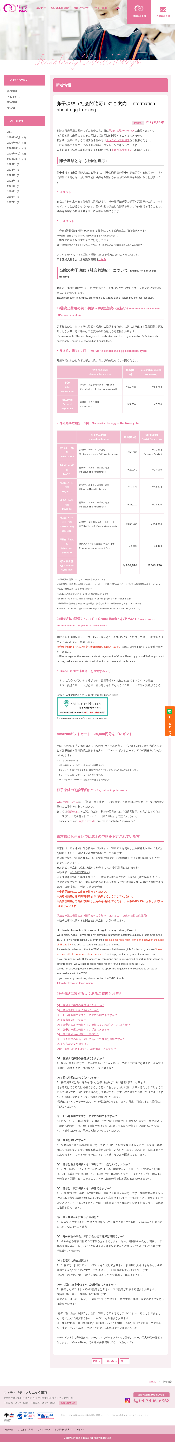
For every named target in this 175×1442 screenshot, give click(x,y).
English (80, 1429)
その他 (11, 107)
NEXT (124, 1361)
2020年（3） (14, 191)
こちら (102, 259)
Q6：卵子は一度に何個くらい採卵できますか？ (84, 1029)
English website (86, 821)
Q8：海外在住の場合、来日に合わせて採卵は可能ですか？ (91, 1039)
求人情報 (12, 102)
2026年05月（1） (17, 148)
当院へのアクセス (68, 1403)
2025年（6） (14, 164)
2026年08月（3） (17, 137)
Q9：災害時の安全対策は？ (73, 1044)
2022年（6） (14, 180)
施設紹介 (9, 1429)
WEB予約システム (67, 801)
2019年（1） (14, 197)
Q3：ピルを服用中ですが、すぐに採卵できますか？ (87, 1015)
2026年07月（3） (17, 142)
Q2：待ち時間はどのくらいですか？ (78, 1010)
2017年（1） (14, 202)
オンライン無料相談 (118, 140)
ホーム (152, 1381)
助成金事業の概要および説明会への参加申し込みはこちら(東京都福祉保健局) (102, 915)
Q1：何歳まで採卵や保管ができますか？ (80, 1005)
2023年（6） (14, 175)
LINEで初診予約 (170, 724)
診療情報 (12, 91)
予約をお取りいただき (122, 130)
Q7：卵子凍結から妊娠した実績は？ (78, 1034)
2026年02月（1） (17, 159)
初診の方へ (73, 811)
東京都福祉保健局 (121, 150)
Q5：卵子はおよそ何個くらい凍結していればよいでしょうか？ (93, 1024)
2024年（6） (14, 169)
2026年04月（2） (17, 153)
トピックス (13, 96)
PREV (96, 1361)
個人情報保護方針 (63, 1429)
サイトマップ (44, 1429)
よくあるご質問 (25, 1429)
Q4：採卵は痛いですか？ (71, 1020)
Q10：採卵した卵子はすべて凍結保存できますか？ (86, 1048)
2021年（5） (14, 186)
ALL (9, 132)
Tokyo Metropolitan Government (75, 983)
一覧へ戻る (110, 1361)
